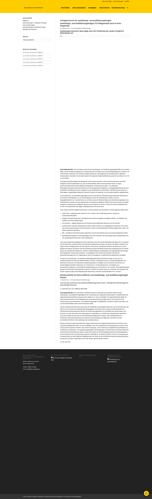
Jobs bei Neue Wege (29, 25)
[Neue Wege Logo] (33, 8)
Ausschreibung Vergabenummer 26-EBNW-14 (33, 55)
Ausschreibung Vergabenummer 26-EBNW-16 (33, 65)
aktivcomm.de (60, 496)
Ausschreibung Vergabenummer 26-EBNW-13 (33, 59)
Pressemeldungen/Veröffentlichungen (81, 28)
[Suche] (127, 8)
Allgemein (26, 21)
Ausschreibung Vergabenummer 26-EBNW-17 (33, 62)
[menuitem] (107, 1)
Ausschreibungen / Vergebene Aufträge (34, 23)
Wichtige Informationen (30, 29)
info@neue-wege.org (33, 369)
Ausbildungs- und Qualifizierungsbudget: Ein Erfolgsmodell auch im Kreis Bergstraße (90, 24)
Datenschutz (40, 496)
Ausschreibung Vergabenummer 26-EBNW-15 (33, 52)
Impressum (34, 496)
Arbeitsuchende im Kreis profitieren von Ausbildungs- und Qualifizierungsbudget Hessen (94, 276)
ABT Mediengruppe (77, 496)
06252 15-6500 (32, 367)
